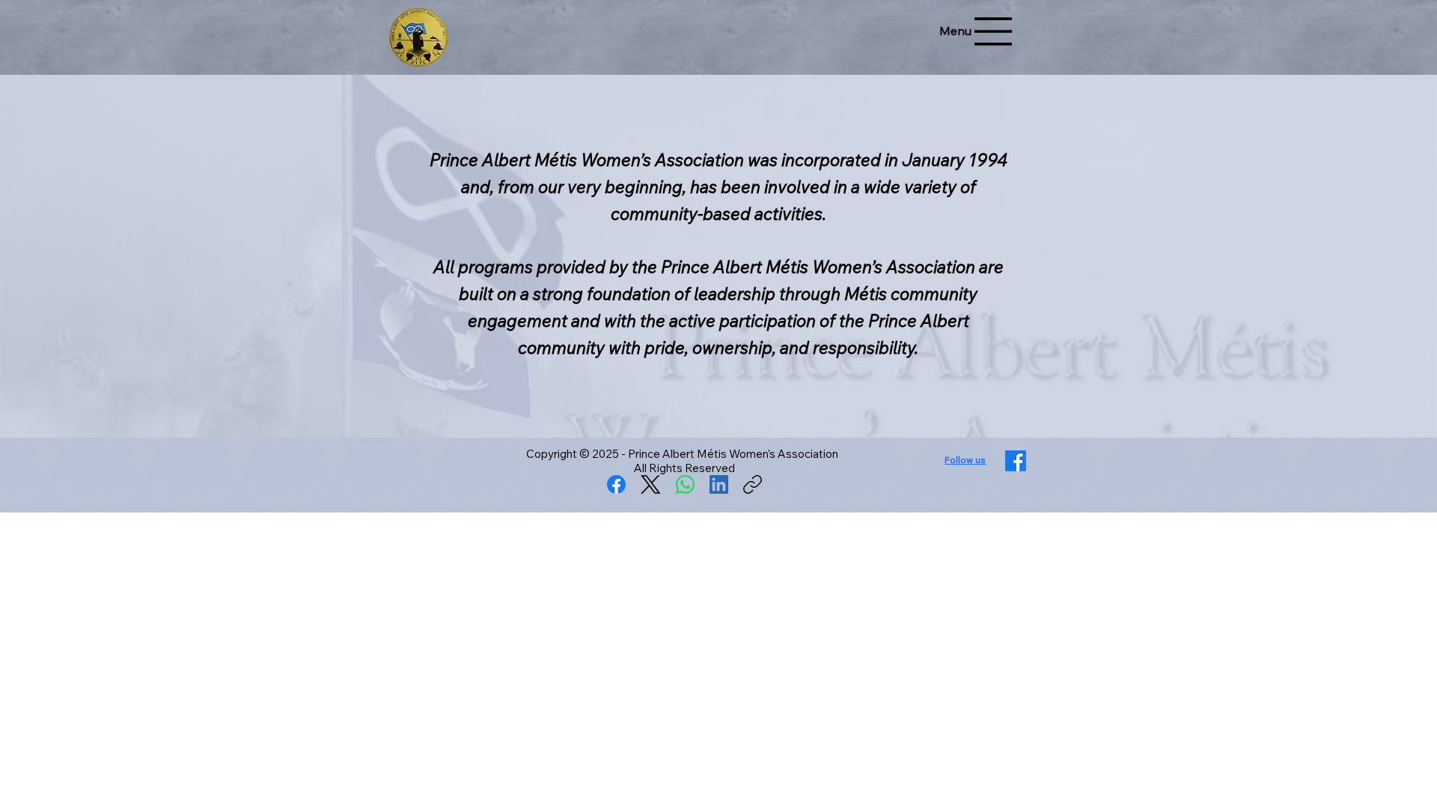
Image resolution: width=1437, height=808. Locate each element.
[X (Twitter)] (651, 484)
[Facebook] (616, 484)
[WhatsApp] (685, 484)
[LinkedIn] (719, 484)
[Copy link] (752, 484)
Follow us (965, 459)
